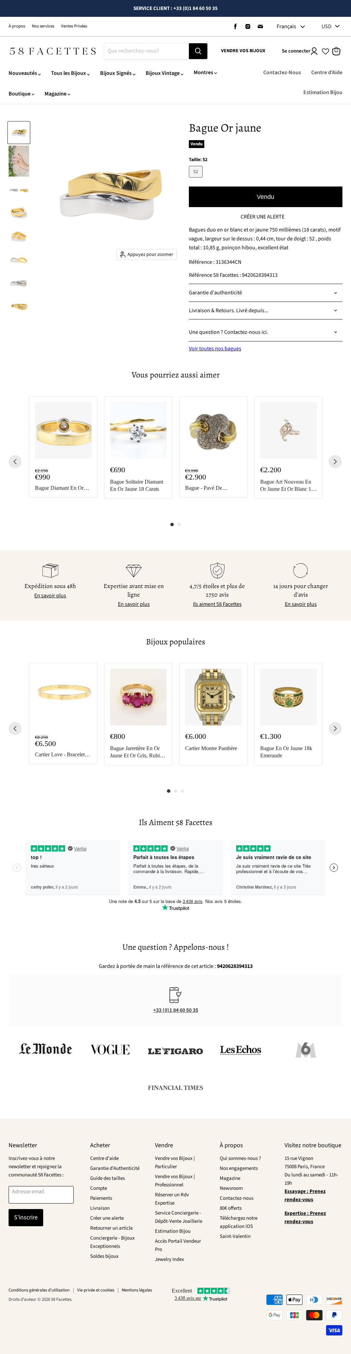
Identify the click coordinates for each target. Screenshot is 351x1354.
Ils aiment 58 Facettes (217, 604)
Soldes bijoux (104, 1256)
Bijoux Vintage (163, 73)
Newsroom (231, 1188)
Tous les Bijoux (68, 73)
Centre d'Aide (326, 72)
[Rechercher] (198, 51)
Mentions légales (137, 1290)
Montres (203, 72)
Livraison (100, 1208)
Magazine (55, 94)
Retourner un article (111, 1228)
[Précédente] (15, 461)
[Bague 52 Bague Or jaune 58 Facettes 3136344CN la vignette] (19, 133)
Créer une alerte (107, 1218)
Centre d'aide (104, 1158)
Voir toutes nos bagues (215, 348)
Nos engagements (239, 1168)
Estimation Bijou (322, 92)
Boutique (20, 94)
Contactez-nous (236, 1198)
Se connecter (296, 51)
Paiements (101, 1198)
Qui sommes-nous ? (240, 1158)
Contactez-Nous (282, 72)
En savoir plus (50, 595)
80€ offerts (231, 1208)
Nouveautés (23, 73)
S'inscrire (26, 1217)
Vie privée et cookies (95, 1290)
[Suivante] (335, 461)
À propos (17, 26)
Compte (98, 1188)
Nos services (43, 26)
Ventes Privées (74, 26)
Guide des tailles (107, 1178)
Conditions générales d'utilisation (39, 1290)
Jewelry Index (169, 1259)
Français (286, 26)
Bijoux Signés (116, 73)
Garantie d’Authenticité (115, 1168)
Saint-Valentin (235, 1236)
